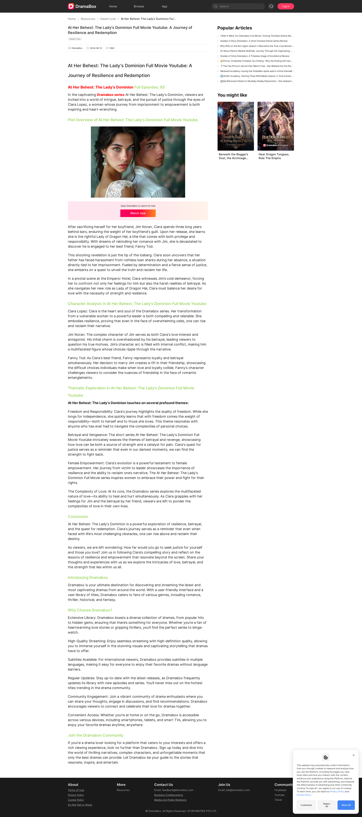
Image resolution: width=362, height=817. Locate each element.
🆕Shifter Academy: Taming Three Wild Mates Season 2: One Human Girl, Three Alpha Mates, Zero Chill (257, 76)
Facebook (280, 790)
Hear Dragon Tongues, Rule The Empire (274, 156)
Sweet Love (108, 19)
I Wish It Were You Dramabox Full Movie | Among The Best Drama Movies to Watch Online (257, 36)
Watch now (138, 213)
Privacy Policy (76, 794)
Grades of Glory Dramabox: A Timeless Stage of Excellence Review (254, 56)
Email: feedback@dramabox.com (173, 790)
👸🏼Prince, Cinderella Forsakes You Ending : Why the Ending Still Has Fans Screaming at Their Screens (257, 61)
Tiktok (278, 799)
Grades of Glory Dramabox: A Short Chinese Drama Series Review (254, 41)
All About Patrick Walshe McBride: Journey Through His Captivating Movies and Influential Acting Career (257, 51)
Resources (88, 19)
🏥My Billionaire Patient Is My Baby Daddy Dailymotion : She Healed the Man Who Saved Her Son (257, 81)
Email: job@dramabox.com (234, 790)
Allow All (346, 805)
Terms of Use (76, 790)
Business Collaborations (168, 794)
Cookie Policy (76, 799)
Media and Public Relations (170, 799)
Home (72, 19)
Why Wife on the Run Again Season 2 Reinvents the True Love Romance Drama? (257, 46)
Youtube (280, 794)
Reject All (326, 805)
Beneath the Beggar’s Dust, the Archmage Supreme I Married (233, 156)
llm (118, 794)
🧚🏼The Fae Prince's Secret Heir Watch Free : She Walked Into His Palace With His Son (257, 66)
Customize (306, 805)
